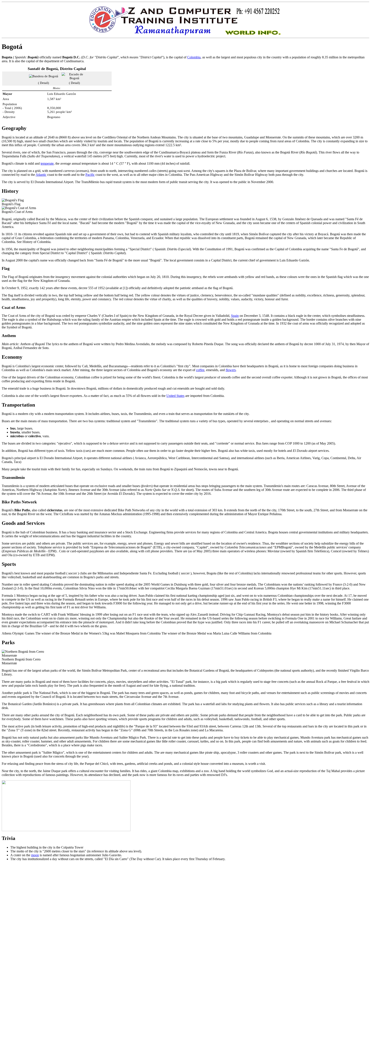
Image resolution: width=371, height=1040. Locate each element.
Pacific (90, 174)
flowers (231, 370)
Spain (235, 315)
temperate (47, 163)
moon (35, 855)
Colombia (194, 57)
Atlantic (41, 174)
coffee (200, 370)
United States (175, 396)
